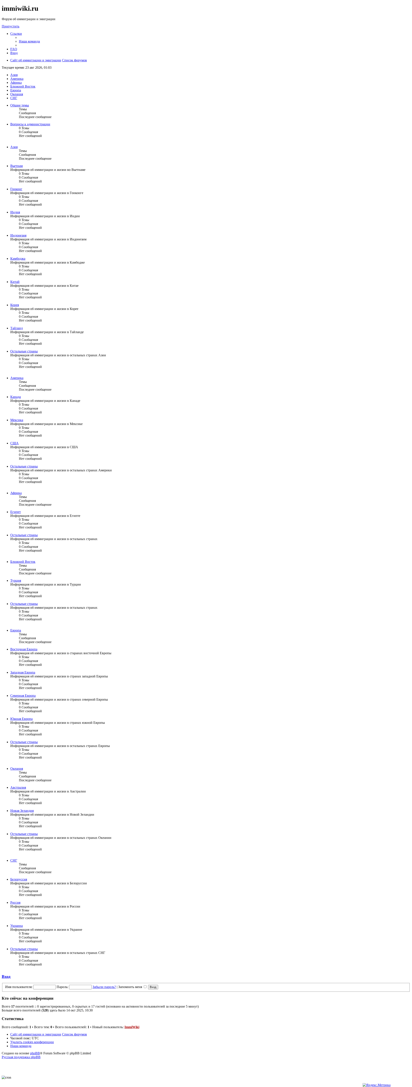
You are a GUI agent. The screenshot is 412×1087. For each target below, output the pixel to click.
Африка (16, 493)
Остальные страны (24, 351)
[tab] (14, 75)
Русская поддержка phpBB (21, 1057)
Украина (16, 926)
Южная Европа (21, 719)
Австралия (18, 787)
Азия (14, 147)
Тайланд (16, 328)
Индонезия (18, 235)
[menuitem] (29, 41)
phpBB (35, 1053)
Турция (15, 580)
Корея (14, 305)
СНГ (13, 860)
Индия (15, 212)
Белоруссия (18, 879)
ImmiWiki (131, 1027)
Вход (6, 976)
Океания (16, 768)
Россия (15, 902)
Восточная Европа (23, 649)
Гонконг (16, 189)
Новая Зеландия (22, 810)
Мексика (16, 420)
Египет (15, 512)
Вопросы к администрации (30, 124)
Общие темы (19, 105)
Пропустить (10, 26)
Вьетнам (16, 166)
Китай (15, 282)
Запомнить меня (130, 987)
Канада (15, 397)
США (14, 443)
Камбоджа (17, 258)
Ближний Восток (22, 561)
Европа (15, 630)
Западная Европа (22, 672)
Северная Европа (23, 695)
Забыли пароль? (104, 987)
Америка (16, 378)
